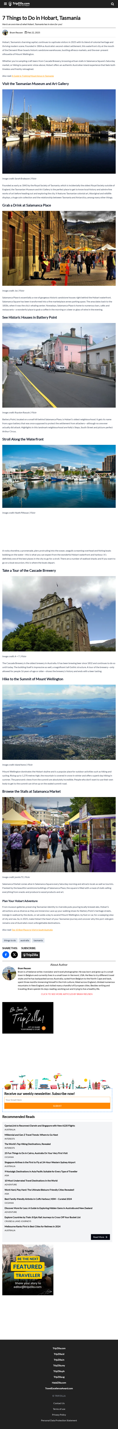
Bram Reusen (24, 968)
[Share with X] (14, 954)
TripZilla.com (59, 1348)
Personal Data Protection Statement (59, 1420)
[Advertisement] (59, 532)
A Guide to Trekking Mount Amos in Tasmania (33, 75)
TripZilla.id (59, 1354)
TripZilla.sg (59, 1376)
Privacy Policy (59, 1414)
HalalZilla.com (59, 1382)
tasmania (38, 940)
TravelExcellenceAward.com (59, 1388)
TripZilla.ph (59, 1371)
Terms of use (59, 1409)
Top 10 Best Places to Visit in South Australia (32, 929)
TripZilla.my (59, 1365)
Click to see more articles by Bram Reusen (67, 994)
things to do (10, 940)
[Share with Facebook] (5, 954)
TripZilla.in (59, 1359)
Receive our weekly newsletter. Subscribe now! (39, 1093)
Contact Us (59, 1403)
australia (24, 940)
